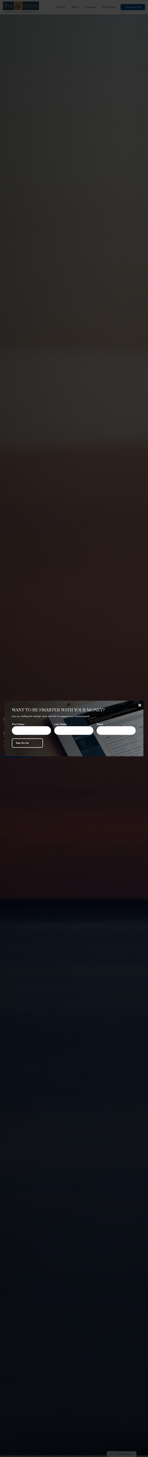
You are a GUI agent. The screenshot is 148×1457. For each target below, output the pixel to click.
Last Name (60, 724)
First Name (18, 724)
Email (100, 724)
